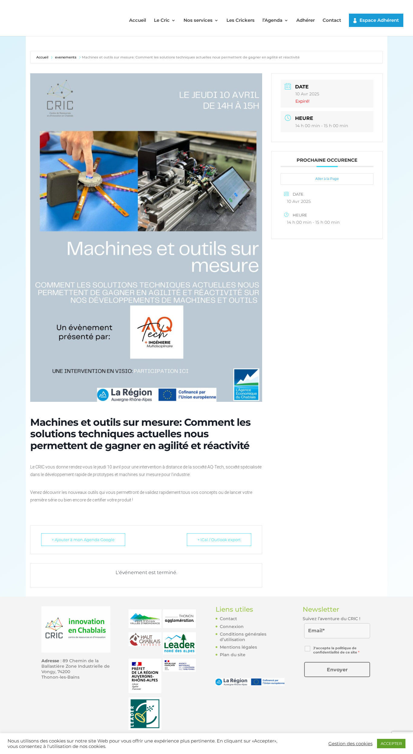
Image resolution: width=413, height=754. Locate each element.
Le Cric (162, 20)
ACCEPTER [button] (391, 743)
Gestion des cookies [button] (350, 743)
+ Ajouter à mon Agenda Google (83, 539)
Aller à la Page (327, 179)
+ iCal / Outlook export (219, 539)
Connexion (232, 626)
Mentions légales (238, 647)
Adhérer (305, 20)
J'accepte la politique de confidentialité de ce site (336, 650)
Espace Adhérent (379, 20)
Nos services (198, 20)
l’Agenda (272, 20)
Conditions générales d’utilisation (243, 636)
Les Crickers (240, 20)
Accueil (137, 20)
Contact (332, 20)
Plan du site (233, 654)
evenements (65, 57)
